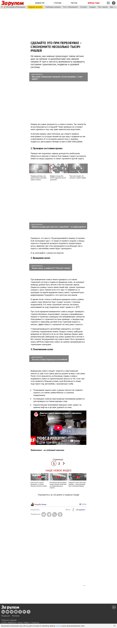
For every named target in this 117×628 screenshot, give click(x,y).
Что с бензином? (70, 7)
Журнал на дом (35, 7)
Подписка (35, 622)
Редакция (5, 616)
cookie (58, 626)
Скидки (92, 7)
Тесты (74, 3)
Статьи (57, 3)
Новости (39, 3)
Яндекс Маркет (24, 622)
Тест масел (103, 7)
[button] (115, 626)
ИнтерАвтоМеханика (15, 7)
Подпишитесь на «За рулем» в (58, 495)
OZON (3, 622)
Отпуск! (83, 7)
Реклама (15, 616)
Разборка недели (53, 7)
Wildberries (12, 622)
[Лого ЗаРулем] (12, 3)
